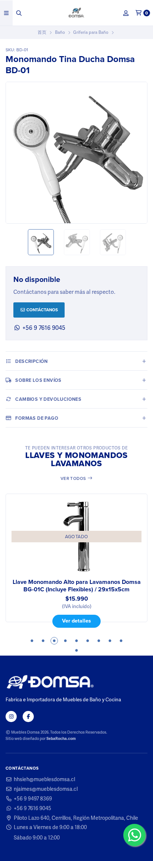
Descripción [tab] (31, 361)
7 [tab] (98, 640)
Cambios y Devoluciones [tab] (48, 399)
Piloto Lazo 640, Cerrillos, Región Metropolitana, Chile (76, 818)
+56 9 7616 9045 (32, 808)
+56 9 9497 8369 (33, 798)
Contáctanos (41, 309)
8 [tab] (110, 640)
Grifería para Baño (90, 32)
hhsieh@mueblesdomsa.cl (44, 779)
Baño (60, 32)
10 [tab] (76, 650)
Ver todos (74, 478)
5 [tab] (76, 640)
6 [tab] (87, 640)
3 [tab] (54, 640)
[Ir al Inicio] (77, 13)
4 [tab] (65, 640)
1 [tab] (32, 640)
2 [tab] (43, 640)
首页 (42, 32)
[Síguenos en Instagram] (11, 716)
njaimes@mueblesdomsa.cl (46, 789)
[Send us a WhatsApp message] (134, 835)
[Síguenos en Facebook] (28, 716)
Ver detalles (25, 621)
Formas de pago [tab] (36, 418)
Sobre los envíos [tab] (38, 380)
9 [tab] (121, 640)
